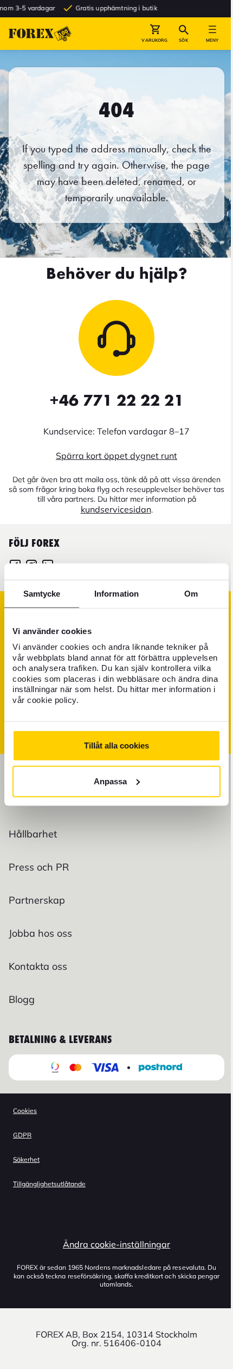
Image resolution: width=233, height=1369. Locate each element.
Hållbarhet (33, 834)
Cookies (25, 1110)
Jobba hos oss (40, 933)
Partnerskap (37, 900)
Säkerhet (26, 1159)
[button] (155, 33)
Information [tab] (116, 593)
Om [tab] (191, 593)
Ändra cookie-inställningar (116, 1244)
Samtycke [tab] (42, 593)
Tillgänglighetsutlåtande (49, 1184)
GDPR (22, 1135)
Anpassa (110, 780)
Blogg (22, 999)
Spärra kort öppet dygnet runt (116, 455)
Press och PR (39, 867)
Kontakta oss (38, 966)
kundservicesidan (116, 509)
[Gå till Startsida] (40, 33)
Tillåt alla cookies (116, 745)
